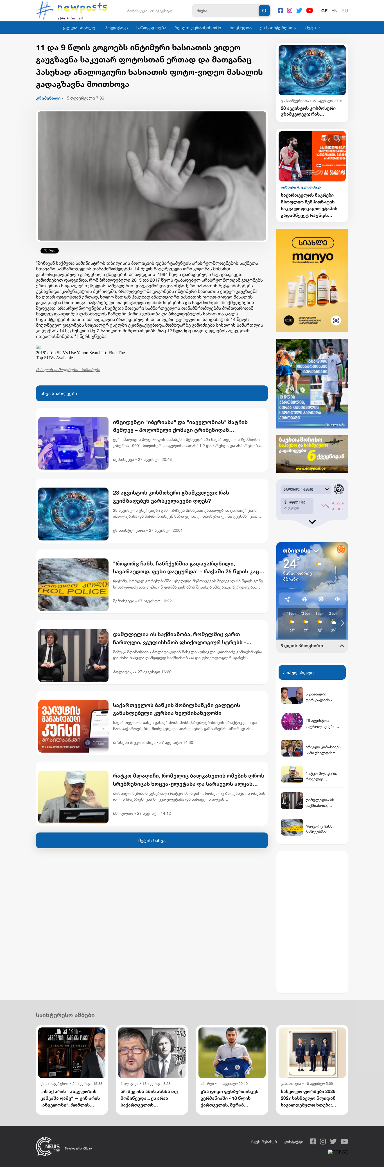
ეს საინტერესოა (278, 27)
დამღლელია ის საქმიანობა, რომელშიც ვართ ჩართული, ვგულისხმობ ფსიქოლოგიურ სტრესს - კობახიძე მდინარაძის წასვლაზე (179, 639)
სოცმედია (241, 27)
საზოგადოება (151, 27)
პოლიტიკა (116, 27)
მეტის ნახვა (152, 840)
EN (334, 11)
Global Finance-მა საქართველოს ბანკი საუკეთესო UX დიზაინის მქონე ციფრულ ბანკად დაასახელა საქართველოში (309, 205)
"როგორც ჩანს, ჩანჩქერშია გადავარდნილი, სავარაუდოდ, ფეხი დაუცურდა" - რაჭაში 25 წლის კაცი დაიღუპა (187, 568)
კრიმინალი (48, 98)
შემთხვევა (123, 459)
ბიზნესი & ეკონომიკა (134, 742)
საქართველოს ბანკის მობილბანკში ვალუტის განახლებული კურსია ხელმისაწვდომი (176, 709)
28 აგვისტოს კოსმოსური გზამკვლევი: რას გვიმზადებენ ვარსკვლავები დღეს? (171, 496)
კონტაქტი (293, 1141)
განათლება (291, 1083)
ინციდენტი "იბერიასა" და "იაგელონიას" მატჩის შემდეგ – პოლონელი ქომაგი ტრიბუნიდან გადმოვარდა (180, 426)
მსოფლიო (123, 813)
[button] (329, 140)
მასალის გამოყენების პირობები (68, 369)
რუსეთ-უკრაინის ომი (198, 27)
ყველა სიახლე (79, 27)
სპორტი (207, 1083)
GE (324, 11)
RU (345, 11)
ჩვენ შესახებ (264, 1141)
